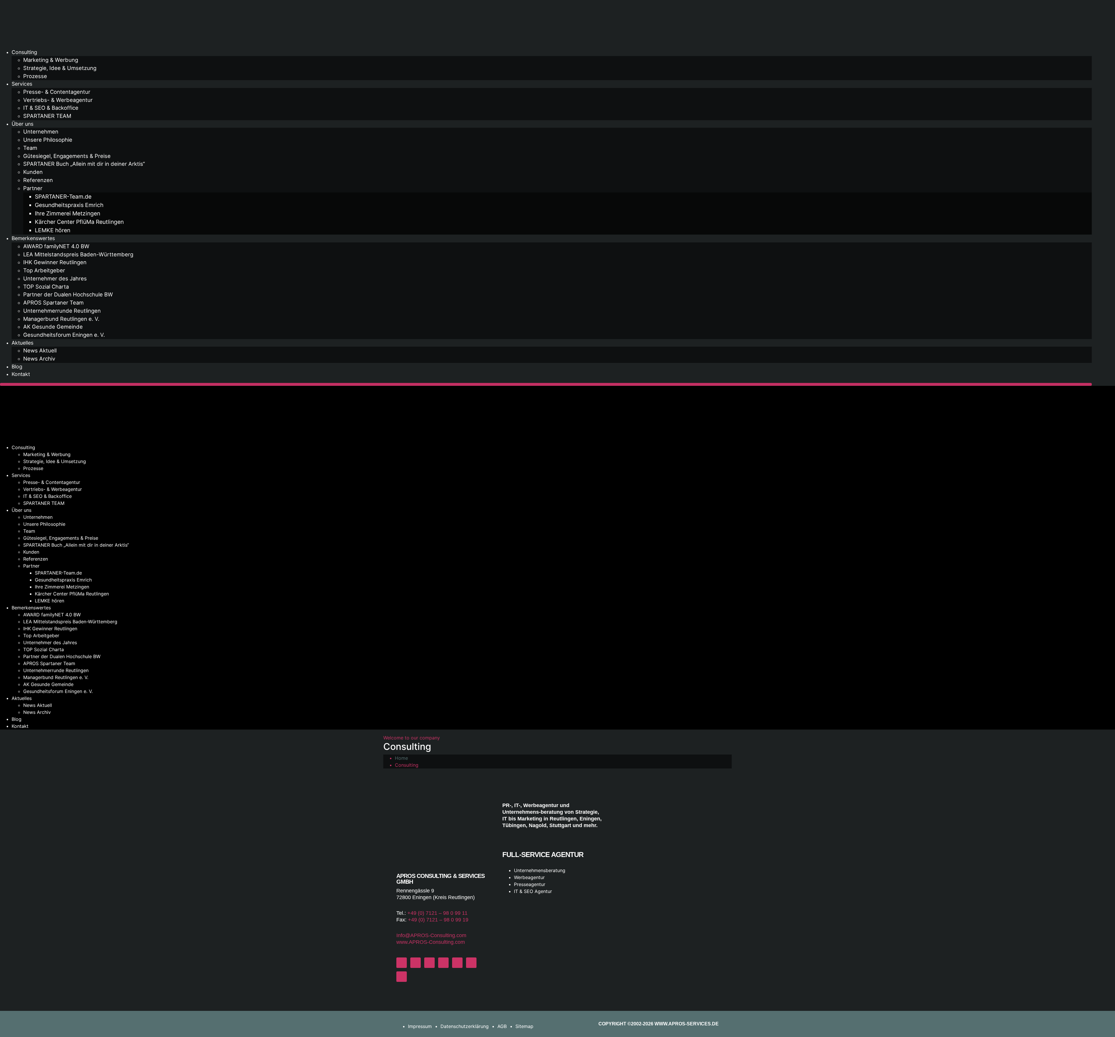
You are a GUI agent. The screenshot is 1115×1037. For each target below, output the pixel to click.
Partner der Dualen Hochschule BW (68, 294)
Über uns (22, 124)
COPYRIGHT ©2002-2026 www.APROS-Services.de (658, 1023)
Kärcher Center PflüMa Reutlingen (79, 221)
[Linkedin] (401, 976)
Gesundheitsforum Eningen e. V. (64, 335)
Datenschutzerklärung (464, 1026)
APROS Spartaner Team (53, 302)
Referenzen (38, 180)
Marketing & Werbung (50, 60)
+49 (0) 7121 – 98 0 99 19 (438, 920)
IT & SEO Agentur (533, 891)
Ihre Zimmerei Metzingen (67, 213)
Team (30, 148)
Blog (17, 366)
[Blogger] (471, 962)
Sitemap (524, 1026)
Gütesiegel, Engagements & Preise (67, 156)
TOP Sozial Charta (46, 286)
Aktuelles (22, 343)
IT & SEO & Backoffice (50, 108)
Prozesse (35, 76)
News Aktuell (40, 350)
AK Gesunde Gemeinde (53, 326)
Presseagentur (529, 884)
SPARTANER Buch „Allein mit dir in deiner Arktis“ (84, 164)
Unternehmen (40, 131)
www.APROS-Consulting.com (430, 942)
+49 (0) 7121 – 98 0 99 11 (437, 913)
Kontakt (21, 374)
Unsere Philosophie (47, 139)
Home (401, 758)
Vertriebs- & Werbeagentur (58, 100)
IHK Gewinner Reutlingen (55, 262)
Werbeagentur (529, 877)
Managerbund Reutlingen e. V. (61, 319)
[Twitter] (443, 962)
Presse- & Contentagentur (56, 92)
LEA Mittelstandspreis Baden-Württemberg (78, 254)
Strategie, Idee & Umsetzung (59, 68)
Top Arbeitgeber (44, 270)
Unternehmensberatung (539, 870)
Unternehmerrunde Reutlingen (62, 310)
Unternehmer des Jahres (55, 278)
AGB (502, 1026)
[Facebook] (401, 962)
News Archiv (39, 358)
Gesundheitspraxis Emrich (69, 204)
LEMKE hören (52, 230)
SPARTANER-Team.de (63, 196)
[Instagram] (415, 962)
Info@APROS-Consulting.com (431, 935)
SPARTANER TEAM (47, 116)
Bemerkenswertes (33, 238)
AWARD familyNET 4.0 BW (56, 246)
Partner (32, 188)
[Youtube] (457, 962)
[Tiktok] (429, 962)
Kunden (33, 172)
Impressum (420, 1026)
